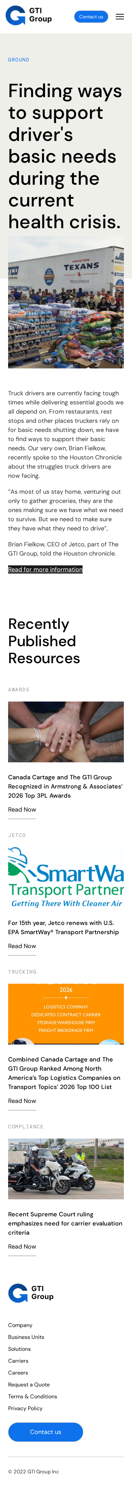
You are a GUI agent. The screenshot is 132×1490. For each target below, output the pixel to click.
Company (20, 1325)
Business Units (26, 1337)
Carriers (18, 1360)
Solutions (19, 1348)
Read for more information (45, 569)
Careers (18, 1372)
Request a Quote (29, 1384)
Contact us (91, 17)
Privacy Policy (25, 1408)
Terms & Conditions (32, 1396)
